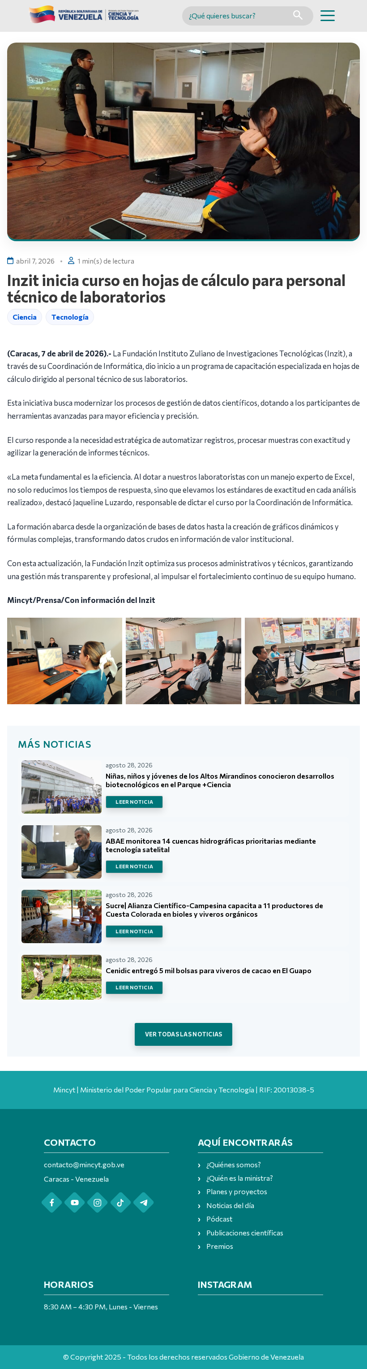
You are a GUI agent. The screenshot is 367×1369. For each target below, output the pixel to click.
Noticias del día (230, 1205)
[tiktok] (120, 1202)
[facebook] (52, 1202)
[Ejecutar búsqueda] (298, 16)
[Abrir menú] (327, 16)
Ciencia (25, 316)
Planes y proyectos (236, 1191)
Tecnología (70, 316)
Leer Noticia (134, 802)
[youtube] (74, 1202)
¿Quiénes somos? (233, 1164)
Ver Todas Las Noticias (183, 1034)
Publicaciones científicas (244, 1232)
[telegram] (143, 1202)
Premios (219, 1246)
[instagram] (97, 1202)
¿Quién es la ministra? (239, 1178)
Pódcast (219, 1218)
